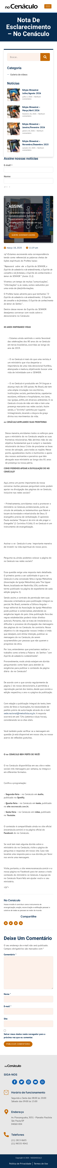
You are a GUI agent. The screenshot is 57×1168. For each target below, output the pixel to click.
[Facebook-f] (14, 1081)
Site (5, 1018)
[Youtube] (35, 1081)
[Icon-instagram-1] (28, 1081)
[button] (6, 923)
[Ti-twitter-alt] (21, 1081)
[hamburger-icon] (47, 6)
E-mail (7, 1006)
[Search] (45, 57)
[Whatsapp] (42, 1081)
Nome (7, 994)
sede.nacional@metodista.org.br (19, 713)
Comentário (10, 954)
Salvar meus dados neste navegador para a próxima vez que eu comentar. (24, 1036)
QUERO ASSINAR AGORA (23, 235)
